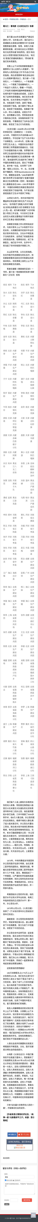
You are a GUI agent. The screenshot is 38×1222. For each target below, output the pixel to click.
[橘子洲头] (18, 7)
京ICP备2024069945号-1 (23, 1218)
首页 (6, 19)
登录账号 (17, 1180)
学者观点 (23, 19)
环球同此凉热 (14, 19)
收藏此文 (13, 1134)
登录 (4, 1)
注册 (8, 1)
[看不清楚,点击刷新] (6, 1204)
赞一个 (24, 1134)
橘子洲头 (12, 1218)
